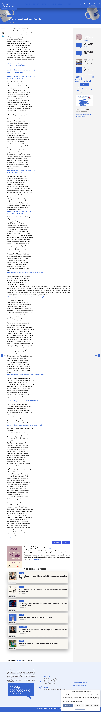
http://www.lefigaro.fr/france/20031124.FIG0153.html (24, 425)
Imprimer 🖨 (56, 542)
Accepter (68, 705)
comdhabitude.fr (80, 116)
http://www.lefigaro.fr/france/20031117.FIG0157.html (24, 401)
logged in (18, 660)
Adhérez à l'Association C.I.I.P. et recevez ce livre (88, 37)
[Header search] (80, 3)
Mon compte (67, 4)
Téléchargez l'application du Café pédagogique (84, 90)
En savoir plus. (36, 559)
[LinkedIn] (94, 3)
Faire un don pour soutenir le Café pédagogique (88, 52)
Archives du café (80, 686)
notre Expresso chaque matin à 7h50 (21, 679)
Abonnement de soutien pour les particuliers (88, 60)
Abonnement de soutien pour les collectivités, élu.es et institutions (88, 70)
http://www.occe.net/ (13, 538)
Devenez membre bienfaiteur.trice (88, 44)
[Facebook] (89, 3)
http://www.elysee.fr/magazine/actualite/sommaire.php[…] (26, 297)
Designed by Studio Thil (59, 708)
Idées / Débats (35, 4)
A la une (27, 4)
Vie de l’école (52, 4)
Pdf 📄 (66, 542)
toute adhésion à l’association (48, 549)
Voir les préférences (92, 705)
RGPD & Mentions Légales (45, 708)
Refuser (79, 705)
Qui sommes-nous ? (80, 683)
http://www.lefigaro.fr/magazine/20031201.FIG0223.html (25, 374)
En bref (44, 4)
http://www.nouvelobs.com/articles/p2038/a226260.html (25, 272)
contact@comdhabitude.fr (83, 114)
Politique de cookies (80, 709)
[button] (98, 691)
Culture (59, 4)
